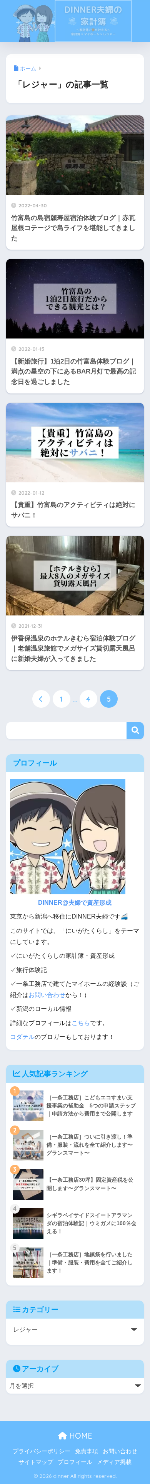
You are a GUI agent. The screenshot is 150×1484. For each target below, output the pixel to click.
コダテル (22, 1037)
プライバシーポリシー (41, 1451)
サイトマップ (35, 1462)
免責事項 (86, 1451)
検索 (135, 730)
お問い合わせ (46, 995)
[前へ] (41, 699)
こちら (81, 1023)
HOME (79, 1436)
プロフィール (75, 1462)
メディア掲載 (114, 1462)
